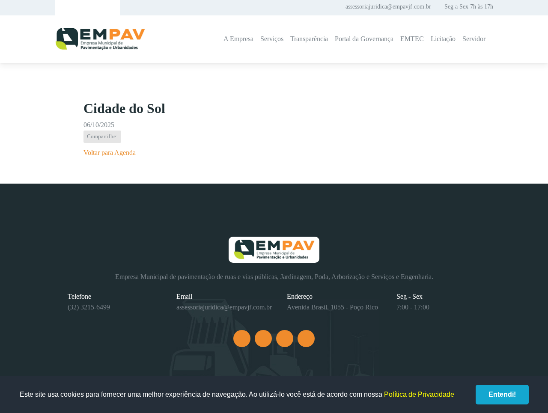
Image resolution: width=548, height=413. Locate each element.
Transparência (309, 38)
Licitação (443, 38)
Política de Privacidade (419, 394)
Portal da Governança (364, 38)
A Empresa (238, 38)
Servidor (473, 38)
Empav (100, 39)
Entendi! (502, 394)
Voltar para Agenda (109, 152)
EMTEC (412, 38)
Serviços (271, 38)
